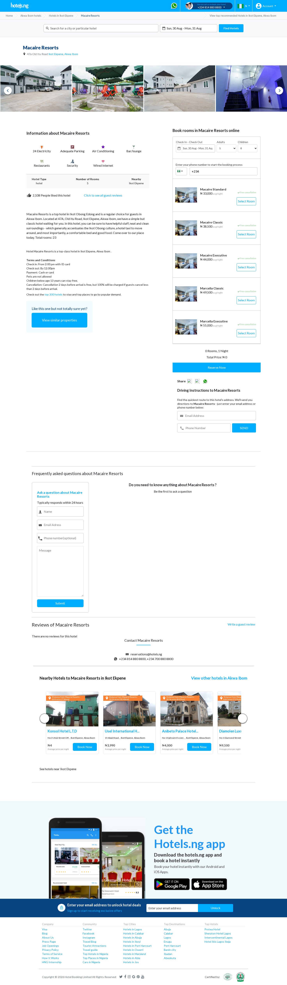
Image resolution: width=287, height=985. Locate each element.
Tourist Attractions (94, 945)
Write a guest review (241, 624)
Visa (44, 929)
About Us (48, 937)
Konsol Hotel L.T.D (62, 731)
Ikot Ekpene (55, 54)
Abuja (167, 929)
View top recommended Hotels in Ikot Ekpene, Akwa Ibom (243, 15)
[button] (242, 718)
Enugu (168, 941)
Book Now (85, 747)
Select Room (246, 201)
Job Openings (50, 945)
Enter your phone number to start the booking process (209, 164)
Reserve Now (217, 367)
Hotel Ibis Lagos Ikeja (217, 941)
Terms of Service (52, 954)
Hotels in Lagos (132, 929)
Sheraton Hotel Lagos (217, 933)
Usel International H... (122, 731)
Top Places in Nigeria (95, 958)
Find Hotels (231, 28)
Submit (60, 603)
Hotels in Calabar (133, 933)
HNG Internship (52, 962)
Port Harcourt (172, 945)
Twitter (87, 929)
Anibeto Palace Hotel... (180, 731)
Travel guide (90, 949)
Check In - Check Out (189, 142)
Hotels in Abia (131, 958)
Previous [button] (8, 90)
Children (243, 142)
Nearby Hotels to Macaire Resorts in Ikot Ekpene (83, 678)
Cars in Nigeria (91, 962)
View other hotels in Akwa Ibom (219, 678)
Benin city (170, 949)
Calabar (168, 933)
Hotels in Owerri (133, 949)
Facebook (88, 933)
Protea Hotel (212, 929)
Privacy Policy (50, 949)
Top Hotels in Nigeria (95, 954)
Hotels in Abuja (132, 937)
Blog (44, 933)
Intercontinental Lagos (218, 937)
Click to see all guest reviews (103, 195)
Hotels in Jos (131, 962)
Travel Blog (89, 941)
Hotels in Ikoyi (132, 941)
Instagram (89, 937)
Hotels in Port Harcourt (137, 945)
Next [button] (279, 90)
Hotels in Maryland (134, 954)
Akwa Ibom (71, 54)
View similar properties (59, 320)
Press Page (49, 941)
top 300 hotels (53, 294)
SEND (244, 428)
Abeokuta (170, 958)
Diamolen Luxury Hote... (238, 731)
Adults (221, 142)
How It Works (50, 958)
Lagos (167, 937)
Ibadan (168, 954)
